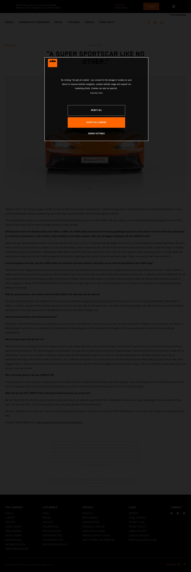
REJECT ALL (96, 110)
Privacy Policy (94, 92)
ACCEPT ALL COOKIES (96, 122)
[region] (96, 99)
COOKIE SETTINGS (96, 134)
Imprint (101, 92)
